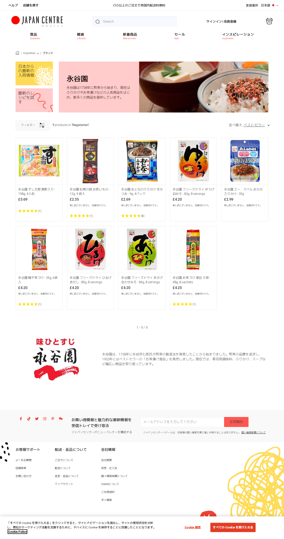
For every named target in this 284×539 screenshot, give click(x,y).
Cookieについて (110, 484)
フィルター (28, 125)
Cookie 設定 (193, 527)
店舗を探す (31, 5)
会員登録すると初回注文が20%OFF (139, 5)
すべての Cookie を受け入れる (233, 527)
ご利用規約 (107, 492)
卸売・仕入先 (109, 468)
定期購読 (236, 422)
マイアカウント (64, 484)
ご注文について (64, 460)
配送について (63, 468)
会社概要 (106, 460)
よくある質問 (24, 460)
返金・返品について (67, 476)
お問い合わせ (24, 476)
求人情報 (106, 500)
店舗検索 (21, 468)
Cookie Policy (17, 531)
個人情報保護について (253, 432)
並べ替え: (236, 125)
